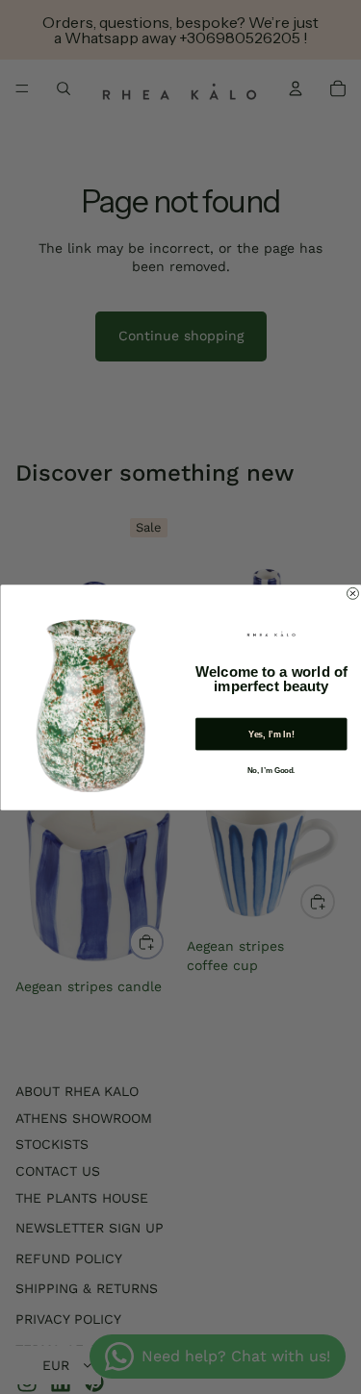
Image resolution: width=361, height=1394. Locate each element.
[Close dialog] (352, 593)
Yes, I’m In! (270, 733)
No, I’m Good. (271, 770)
